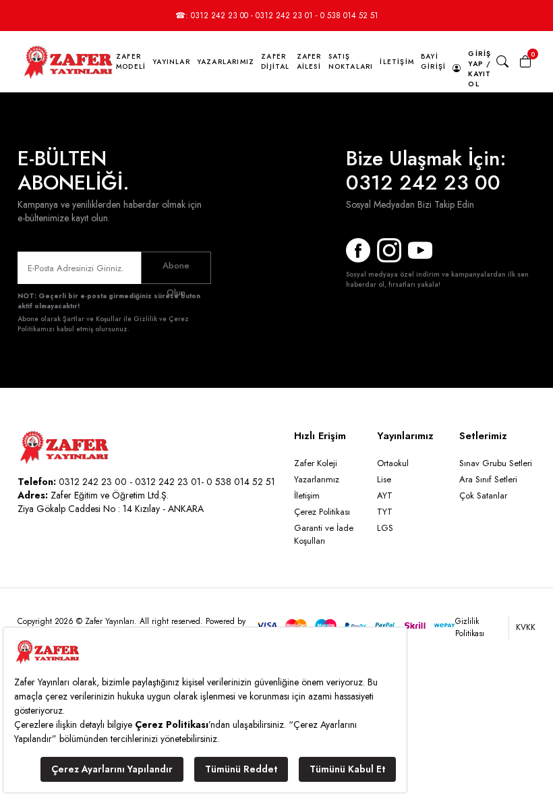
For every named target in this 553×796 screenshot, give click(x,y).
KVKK (525, 627)
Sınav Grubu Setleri (495, 463)
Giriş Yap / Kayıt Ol (479, 69)
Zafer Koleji (315, 463)
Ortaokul (393, 463)
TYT (384, 511)
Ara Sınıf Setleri (488, 479)
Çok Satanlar (483, 495)
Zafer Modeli (131, 61)
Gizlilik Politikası (469, 627)
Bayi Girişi (433, 61)
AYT (384, 495)
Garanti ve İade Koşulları (323, 534)
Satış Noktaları (351, 61)
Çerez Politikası (322, 511)
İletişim (397, 62)
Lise (384, 479)
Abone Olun (176, 271)
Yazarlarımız (225, 62)
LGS (385, 527)
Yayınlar (171, 62)
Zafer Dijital (275, 61)
